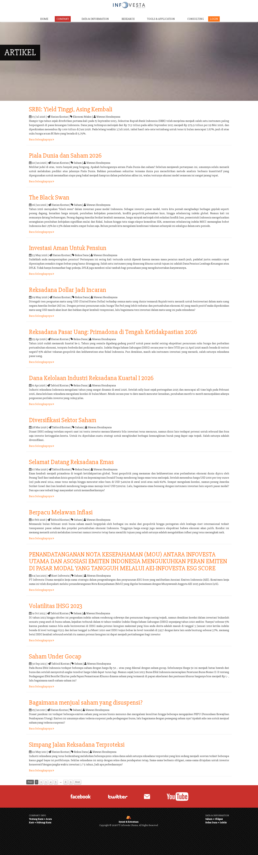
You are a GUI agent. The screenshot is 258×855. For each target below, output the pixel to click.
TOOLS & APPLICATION (161, 19)
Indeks (223, 822)
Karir (31, 822)
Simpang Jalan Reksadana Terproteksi (77, 745)
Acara (49, 818)
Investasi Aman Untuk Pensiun (67, 248)
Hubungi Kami (44, 822)
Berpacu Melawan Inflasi (61, 512)
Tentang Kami (36, 818)
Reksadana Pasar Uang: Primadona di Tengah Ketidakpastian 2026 (113, 332)
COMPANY (63, 19)
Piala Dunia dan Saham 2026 (65, 156)
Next (77, 781)
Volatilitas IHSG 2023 (55, 606)
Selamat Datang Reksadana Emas (71, 462)
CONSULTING (195, 19)
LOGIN (214, 19)
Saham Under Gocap (55, 656)
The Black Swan (49, 197)
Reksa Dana (211, 822)
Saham (208, 818)
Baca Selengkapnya (40, 139)
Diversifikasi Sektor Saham (62, 420)
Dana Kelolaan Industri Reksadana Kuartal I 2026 (91, 378)
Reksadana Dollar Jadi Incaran (67, 290)
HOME (44, 19)
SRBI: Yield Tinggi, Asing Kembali (70, 109)
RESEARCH (128, 19)
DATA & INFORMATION (95, 19)
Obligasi (219, 818)
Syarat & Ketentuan (128, 821)
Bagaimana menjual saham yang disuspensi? (86, 703)
